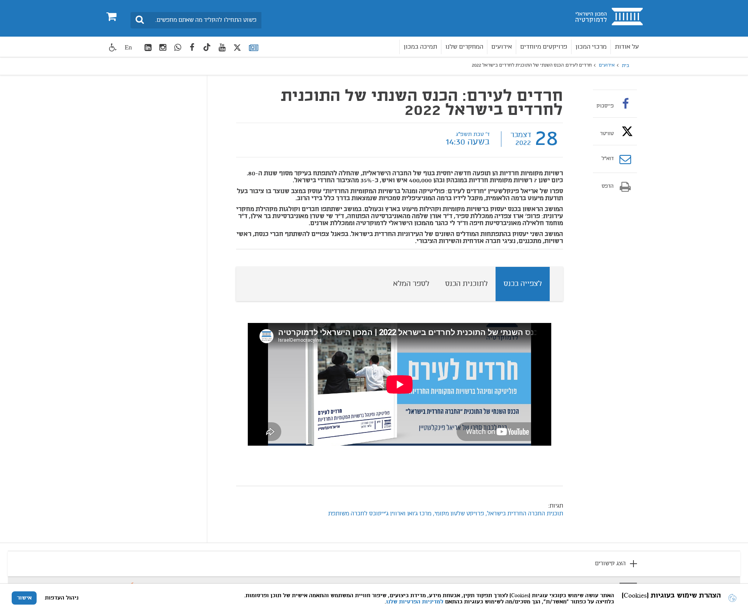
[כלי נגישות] (113, 47)
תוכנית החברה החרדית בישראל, (523, 514)
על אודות (627, 47)
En (128, 47)
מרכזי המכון (591, 47)
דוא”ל (608, 159)
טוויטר (607, 134)
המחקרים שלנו (464, 47)
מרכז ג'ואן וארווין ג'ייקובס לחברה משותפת (379, 514)
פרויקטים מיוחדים (543, 47)
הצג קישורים (610, 564)
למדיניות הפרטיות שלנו (414, 601)
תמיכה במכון (420, 47)
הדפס (608, 186)
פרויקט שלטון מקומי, (458, 514)
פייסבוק (605, 106)
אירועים (501, 47)
